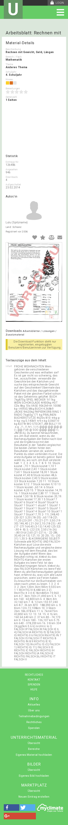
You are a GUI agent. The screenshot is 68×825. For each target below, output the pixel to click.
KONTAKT (34, 679)
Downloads (12, 177)
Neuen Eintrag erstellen (34, 796)
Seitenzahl (11, 97)
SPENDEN (34, 684)
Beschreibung (13, 49)
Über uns (34, 710)
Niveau (9, 79)
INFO (34, 699)
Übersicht (34, 743)
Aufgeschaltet (13, 184)
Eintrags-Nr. (12, 162)
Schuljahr (11, 72)
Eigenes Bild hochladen (34, 775)
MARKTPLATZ (34, 785)
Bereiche (34, 748)
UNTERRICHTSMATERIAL (34, 737)
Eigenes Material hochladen (34, 754)
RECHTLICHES (34, 674)
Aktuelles (34, 704)
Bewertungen (13, 88)
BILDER (34, 764)
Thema (9, 64)
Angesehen (12, 169)
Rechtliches (34, 722)
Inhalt (9, 366)
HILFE (34, 689)
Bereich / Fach (14, 57)
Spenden (34, 727)
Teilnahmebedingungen (34, 716)
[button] (11, 807)
